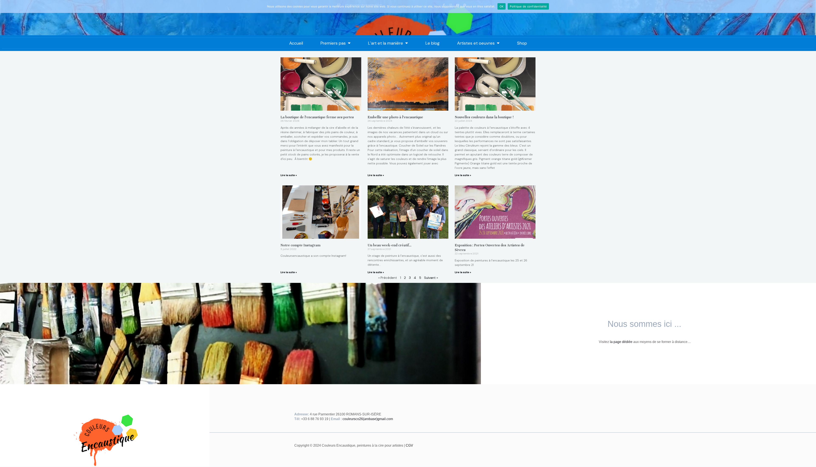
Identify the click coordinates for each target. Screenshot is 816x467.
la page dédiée (621, 342)
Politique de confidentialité (528, 6)
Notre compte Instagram (300, 245)
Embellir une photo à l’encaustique (395, 117)
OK (502, 6)
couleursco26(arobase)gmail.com (368, 419)
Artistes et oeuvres (476, 43)
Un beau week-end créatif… (389, 245)
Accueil (296, 43)
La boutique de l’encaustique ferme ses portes (317, 117)
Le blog (432, 43)
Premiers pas (333, 43)
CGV (409, 445)
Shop (522, 43)
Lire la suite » (288, 175)
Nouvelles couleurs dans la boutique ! (484, 117)
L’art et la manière (385, 43)
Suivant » (431, 277)
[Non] (811, 6)
